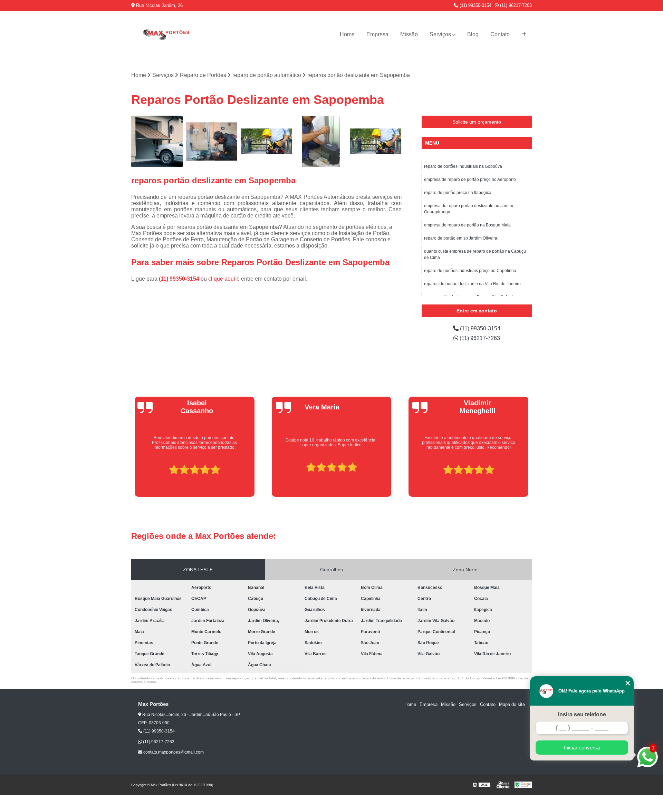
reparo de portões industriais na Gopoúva (463, 166)
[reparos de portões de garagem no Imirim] (157, 141)
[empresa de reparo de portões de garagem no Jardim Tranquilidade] (376, 141)
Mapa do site (512, 704)
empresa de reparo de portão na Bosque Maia (467, 225)
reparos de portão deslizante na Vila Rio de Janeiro (472, 283)
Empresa (377, 34)
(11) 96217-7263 (515, 5)
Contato (500, 34)
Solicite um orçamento (476, 122)
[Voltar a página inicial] (165, 34)
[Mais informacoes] (524, 34)
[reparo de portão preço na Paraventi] (321, 141)
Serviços (440, 34)
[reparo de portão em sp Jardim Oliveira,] (266, 141)
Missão (409, 34)
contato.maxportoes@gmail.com (173, 752)
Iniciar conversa (582, 747)
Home (347, 34)
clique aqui (221, 279)
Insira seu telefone (582, 714)
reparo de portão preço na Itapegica (457, 192)
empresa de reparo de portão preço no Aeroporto (470, 179)
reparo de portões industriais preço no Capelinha (470, 270)
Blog (473, 34)
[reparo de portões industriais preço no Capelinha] (212, 141)
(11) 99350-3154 (474, 5)
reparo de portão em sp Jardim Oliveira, (461, 238)
